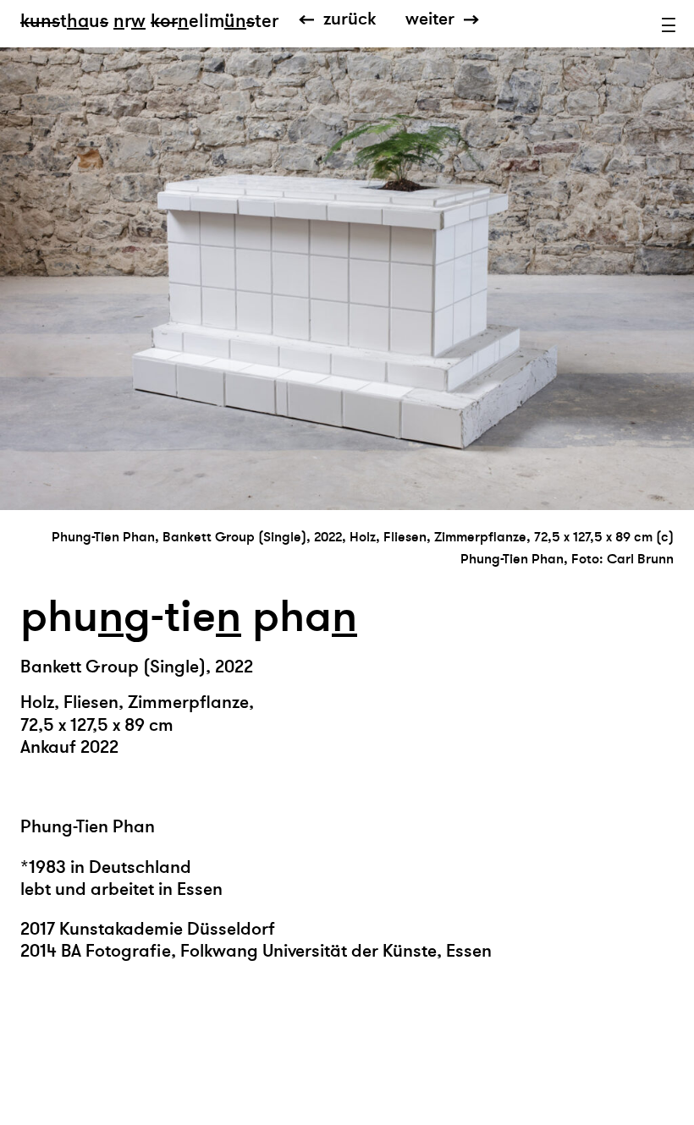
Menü (668, 25)
